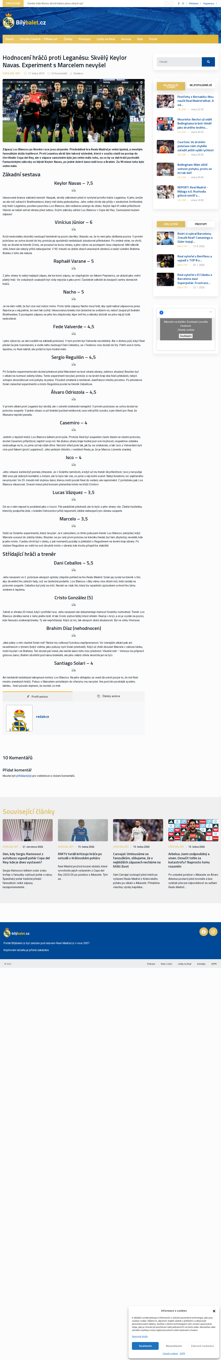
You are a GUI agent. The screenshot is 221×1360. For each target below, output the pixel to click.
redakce (78, 73)
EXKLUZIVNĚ (171, 224)
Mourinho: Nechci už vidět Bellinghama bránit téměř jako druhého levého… (194, 123)
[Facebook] (203, 931)
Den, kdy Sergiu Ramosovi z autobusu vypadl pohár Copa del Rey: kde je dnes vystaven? (26, 858)
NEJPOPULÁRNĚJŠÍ (201, 85)
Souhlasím (145, 1346)
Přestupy (84, 39)
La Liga (181, 109)
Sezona (126, 39)
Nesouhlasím (174, 1346)
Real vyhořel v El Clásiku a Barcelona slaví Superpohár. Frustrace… (194, 278)
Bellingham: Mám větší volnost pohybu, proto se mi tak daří (194, 168)
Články (68, 39)
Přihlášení (193, 3)
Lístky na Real (106, 39)
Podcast (151, 964)
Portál (153, 39)
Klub (140, 39)
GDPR (182, 1353)
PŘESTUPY (201, 224)
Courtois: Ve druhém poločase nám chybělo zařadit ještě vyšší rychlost (195, 146)
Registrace (208, 3)
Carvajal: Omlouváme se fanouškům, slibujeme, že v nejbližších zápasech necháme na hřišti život (137, 860)
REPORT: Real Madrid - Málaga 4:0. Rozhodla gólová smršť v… (192, 191)
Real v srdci (166, 964)
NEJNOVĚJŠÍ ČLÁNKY (171, 86)
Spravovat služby (140, 1336)
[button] (214, 1310)
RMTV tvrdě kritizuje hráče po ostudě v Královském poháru (80, 856)
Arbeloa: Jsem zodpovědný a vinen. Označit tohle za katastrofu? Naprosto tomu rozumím (189, 860)
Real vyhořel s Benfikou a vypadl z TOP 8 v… (194, 258)
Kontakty (201, 964)
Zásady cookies (170, 1353)
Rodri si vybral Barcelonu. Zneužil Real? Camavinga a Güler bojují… (195, 237)
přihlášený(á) (24, 775)
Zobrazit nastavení (202, 1346)
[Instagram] (213, 931)
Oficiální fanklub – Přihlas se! (38, 39)
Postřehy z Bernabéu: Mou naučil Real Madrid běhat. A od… (195, 100)
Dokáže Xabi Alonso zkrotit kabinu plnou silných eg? (55, 3)
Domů (9, 39)
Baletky (182, 246)
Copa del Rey (11, 73)
